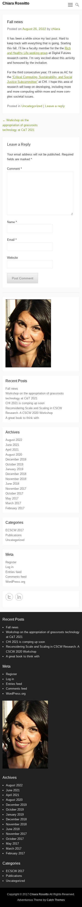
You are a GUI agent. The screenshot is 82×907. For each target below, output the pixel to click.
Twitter (9, 597)
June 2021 (12, 445)
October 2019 (14, 464)
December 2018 (15, 474)
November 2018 (15, 479)
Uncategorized (31, 106)
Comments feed (15, 576)
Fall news (11, 388)
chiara (55, 29)
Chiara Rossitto (16, 3)
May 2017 (11, 498)
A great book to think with (22, 418)
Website (12, 257)
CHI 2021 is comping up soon (24, 403)
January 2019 (14, 469)
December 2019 (15, 459)
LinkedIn (19, 597)
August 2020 (13, 454)
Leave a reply (55, 106)
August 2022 (13, 440)
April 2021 (12, 449)
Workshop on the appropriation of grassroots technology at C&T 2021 (20, 125)
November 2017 (15, 488)
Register (10, 562)
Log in (9, 567)
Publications (13, 535)
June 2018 (12, 483)
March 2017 (13, 503)
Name (12, 222)
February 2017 (14, 508)
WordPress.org (15, 581)
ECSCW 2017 (14, 530)
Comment (14, 168)
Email (12, 239)
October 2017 (14, 493)
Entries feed (13, 572)
